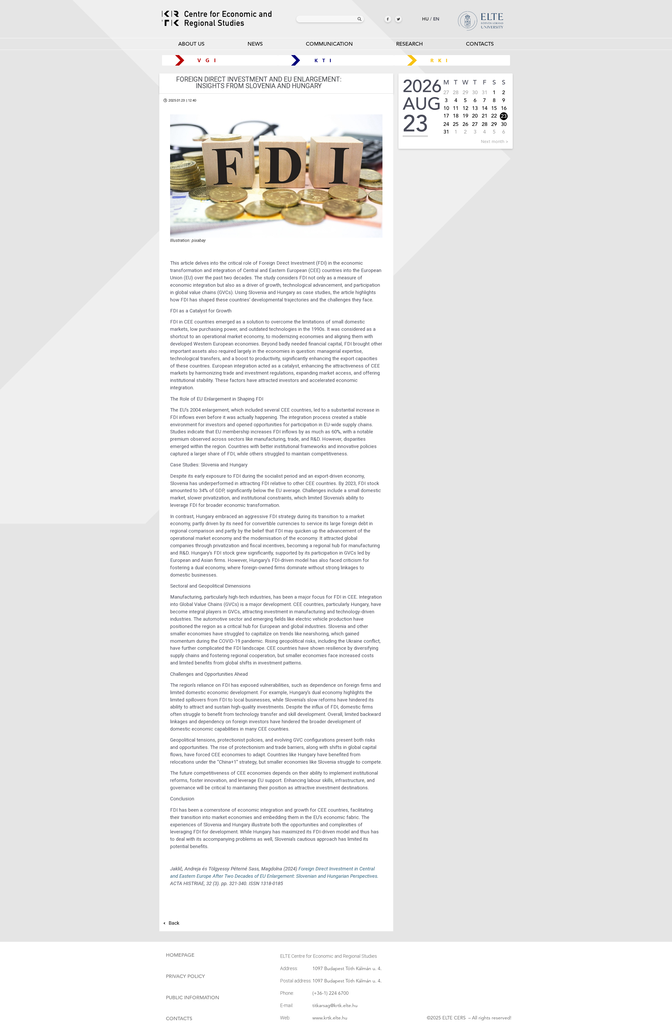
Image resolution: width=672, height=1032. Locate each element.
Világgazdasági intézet (218, 60)
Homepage (180, 955)
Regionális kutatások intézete (454, 60)
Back (174, 923)
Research (409, 44)
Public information (192, 997)
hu (425, 19)
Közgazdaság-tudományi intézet (336, 60)
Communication (329, 44)
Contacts (480, 44)
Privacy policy (185, 976)
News (255, 44)
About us (191, 44)
